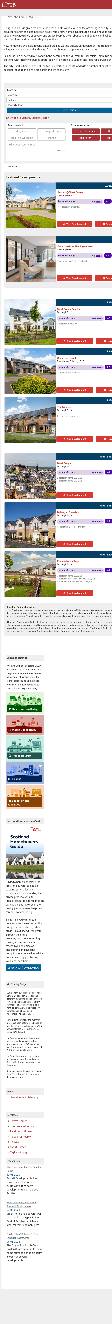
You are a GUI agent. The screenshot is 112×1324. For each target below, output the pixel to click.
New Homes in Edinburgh (24, 1097)
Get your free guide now (25, 967)
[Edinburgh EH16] (35, 398)
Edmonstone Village (68, 561)
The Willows (64, 407)
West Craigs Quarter (68, 309)
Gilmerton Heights (67, 358)
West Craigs (64, 463)
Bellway (14, 1141)
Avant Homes (18, 1147)
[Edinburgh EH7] (49, 238)
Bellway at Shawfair (68, 512)
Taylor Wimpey (18, 1152)
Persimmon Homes (21, 1131)
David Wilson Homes (22, 1126)
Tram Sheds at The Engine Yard (75, 246)
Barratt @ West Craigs (70, 192)
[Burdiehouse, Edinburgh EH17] (39, 350)
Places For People (20, 1136)
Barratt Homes (18, 1121)
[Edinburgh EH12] (40, 184)
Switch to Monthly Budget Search (29, 117)
